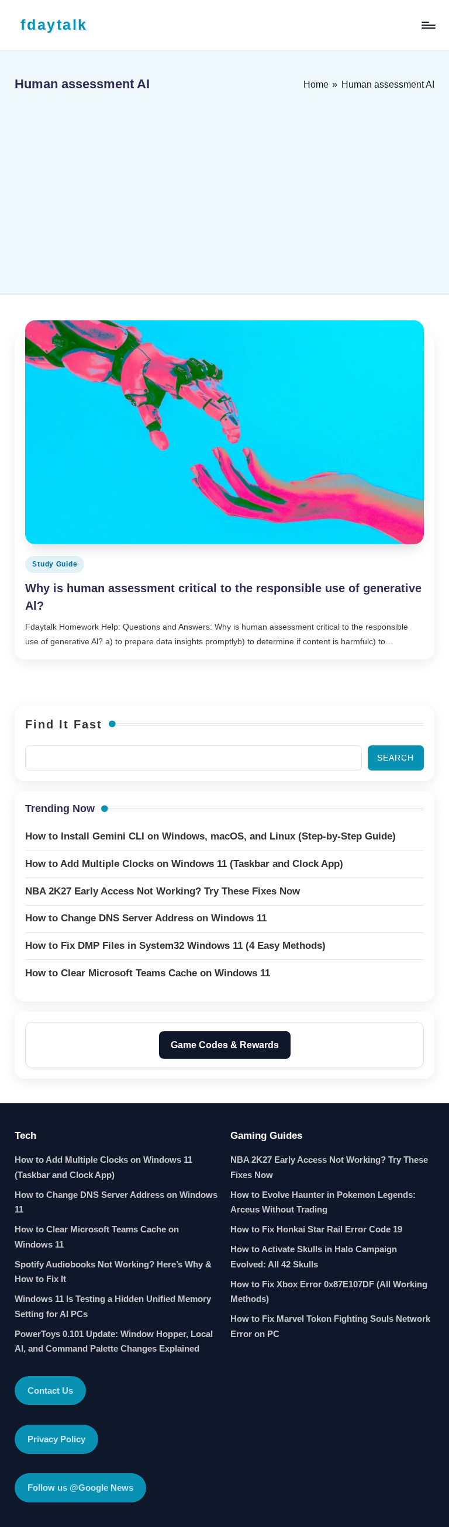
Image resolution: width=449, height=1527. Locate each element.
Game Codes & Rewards (225, 1045)
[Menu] (428, 25)
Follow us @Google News (80, 1488)
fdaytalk (53, 24)
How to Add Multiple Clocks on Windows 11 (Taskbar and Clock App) (103, 1167)
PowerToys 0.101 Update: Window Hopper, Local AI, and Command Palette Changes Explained (114, 1341)
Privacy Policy (56, 1439)
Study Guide (54, 564)
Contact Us (50, 1390)
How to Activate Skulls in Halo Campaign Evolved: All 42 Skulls (313, 1256)
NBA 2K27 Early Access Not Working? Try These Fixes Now (329, 1167)
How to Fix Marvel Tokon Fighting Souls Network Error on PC (330, 1326)
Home (316, 84)
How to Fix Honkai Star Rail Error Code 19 (316, 1229)
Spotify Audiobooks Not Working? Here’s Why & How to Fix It (113, 1271)
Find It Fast (63, 724)
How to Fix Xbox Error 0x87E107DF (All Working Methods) (328, 1291)
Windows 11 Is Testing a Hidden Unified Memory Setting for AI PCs (113, 1306)
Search (395, 757)
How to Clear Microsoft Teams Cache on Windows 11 (97, 1236)
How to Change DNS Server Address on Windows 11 (116, 1202)
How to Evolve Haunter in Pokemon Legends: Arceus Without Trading (323, 1202)
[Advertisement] (224, 188)
